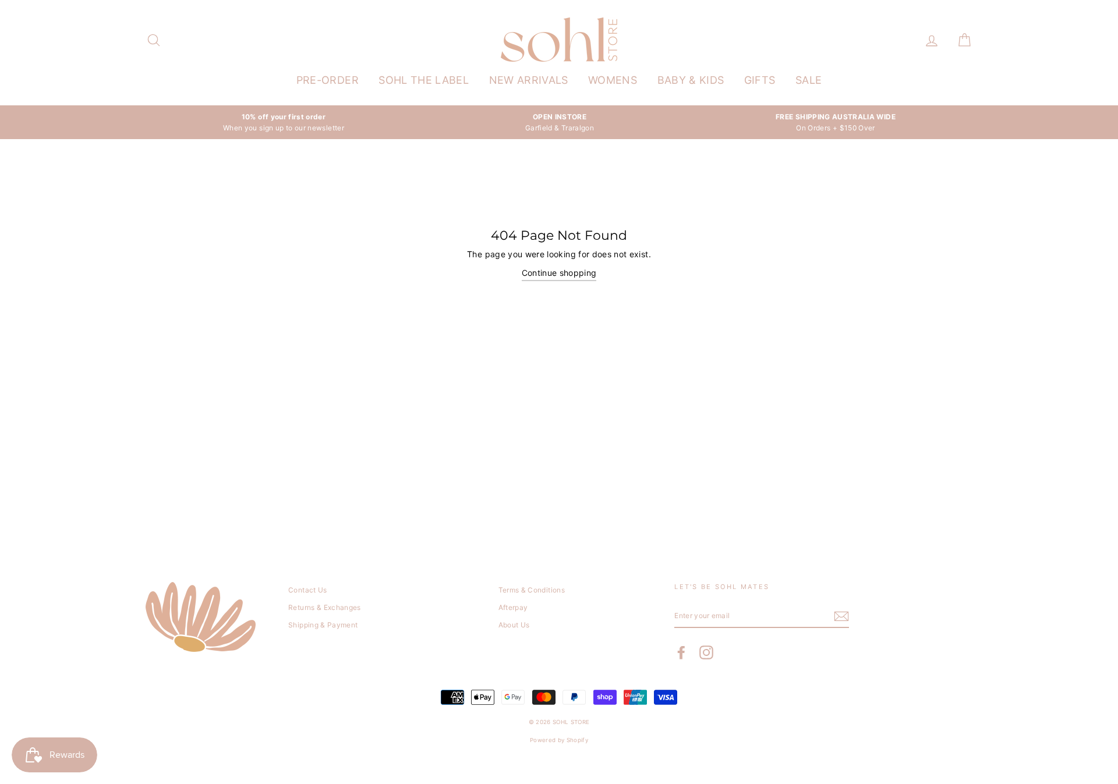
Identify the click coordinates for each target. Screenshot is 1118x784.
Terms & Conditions (531, 590)
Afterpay (513, 607)
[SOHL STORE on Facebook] (681, 652)
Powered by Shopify (559, 740)
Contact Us (307, 590)
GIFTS (760, 80)
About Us (514, 624)
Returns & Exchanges (324, 607)
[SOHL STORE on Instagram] (706, 652)
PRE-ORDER (327, 80)
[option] (284, 122)
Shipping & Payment (323, 624)
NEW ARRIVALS (528, 80)
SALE (808, 80)
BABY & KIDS (690, 80)
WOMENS (612, 80)
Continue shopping (559, 273)
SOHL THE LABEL (423, 80)
